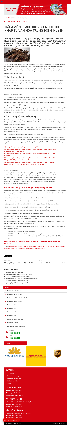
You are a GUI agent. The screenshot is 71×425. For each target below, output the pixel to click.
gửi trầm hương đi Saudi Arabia (17, 246)
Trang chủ (7, 17)
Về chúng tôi (10, 373)
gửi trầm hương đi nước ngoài (51, 246)
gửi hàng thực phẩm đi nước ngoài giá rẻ (17, 283)
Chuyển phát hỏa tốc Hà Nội (14, 290)
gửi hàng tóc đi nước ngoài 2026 (14, 272)
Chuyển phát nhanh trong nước (15, 319)
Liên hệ (9, 383)
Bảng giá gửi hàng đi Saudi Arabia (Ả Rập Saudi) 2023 (18, 263)
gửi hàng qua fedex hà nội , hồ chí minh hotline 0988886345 (22, 278)
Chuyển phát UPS (11, 315)
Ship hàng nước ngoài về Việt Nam (16, 326)
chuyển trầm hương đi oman (34, 246)
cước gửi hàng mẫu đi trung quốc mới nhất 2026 (19, 274)
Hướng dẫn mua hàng (13, 376)
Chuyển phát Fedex (12, 312)
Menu (3, 2)
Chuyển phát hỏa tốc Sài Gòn (14, 301)
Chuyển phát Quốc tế (12, 322)
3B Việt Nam (62, 423)
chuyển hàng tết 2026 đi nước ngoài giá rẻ (17, 280)
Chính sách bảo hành (12, 381)
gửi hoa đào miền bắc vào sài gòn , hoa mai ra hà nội (51, 263)
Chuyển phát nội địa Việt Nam (14, 294)
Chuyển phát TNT (11, 308)
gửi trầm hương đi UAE (22, 248)
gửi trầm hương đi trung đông (37, 248)
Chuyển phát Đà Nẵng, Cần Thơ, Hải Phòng (18, 298)
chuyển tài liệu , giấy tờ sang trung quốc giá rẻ (18, 276)
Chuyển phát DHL (11, 305)
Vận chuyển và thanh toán (14, 378)
